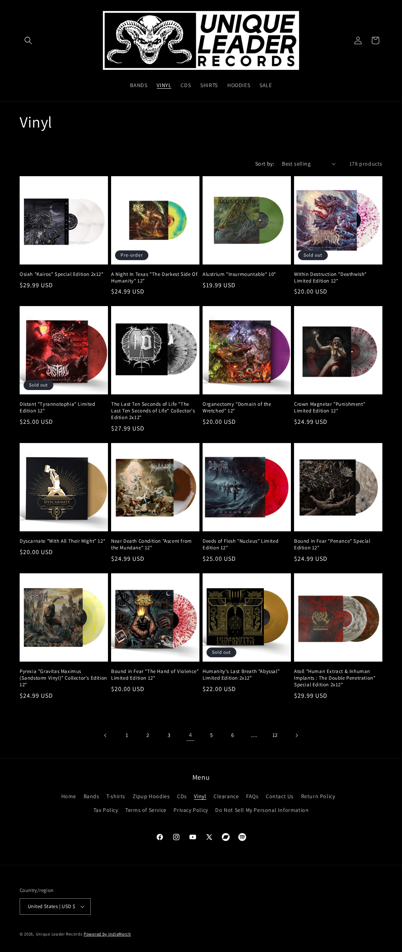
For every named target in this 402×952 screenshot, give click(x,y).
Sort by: (264, 163)
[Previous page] (105, 735)
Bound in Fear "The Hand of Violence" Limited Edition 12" (155, 674)
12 (275, 735)
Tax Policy (105, 809)
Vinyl (200, 796)
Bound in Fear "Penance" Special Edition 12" (332, 544)
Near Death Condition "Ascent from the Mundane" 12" (151, 544)
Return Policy (318, 796)
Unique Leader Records (59, 934)
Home (68, 796)
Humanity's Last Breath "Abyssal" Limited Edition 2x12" (241, 674)
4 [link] (190, 735)
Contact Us (280, 796)
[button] (28, 40)
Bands (91, 796)
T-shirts (115, 796)
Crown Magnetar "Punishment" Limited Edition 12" (329, 407)
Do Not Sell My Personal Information (262, 809)
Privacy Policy (191, 809)
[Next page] (296, 735)
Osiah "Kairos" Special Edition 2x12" (62, 274)
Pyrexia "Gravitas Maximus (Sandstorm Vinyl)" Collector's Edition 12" (63, 678)
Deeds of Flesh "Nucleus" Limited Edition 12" (240, 544)
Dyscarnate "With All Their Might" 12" (62, 541)
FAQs (252, 796)
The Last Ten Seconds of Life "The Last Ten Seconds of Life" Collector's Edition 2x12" (153, 411)
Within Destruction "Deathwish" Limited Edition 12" (330, 277)
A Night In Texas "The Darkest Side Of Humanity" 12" (154, 277)
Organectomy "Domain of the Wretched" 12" (237, 407)
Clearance (226, 796)
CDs (182, 796)
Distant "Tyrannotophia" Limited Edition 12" (57, 407)
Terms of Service (145, 809)
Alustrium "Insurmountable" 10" (239, 274)
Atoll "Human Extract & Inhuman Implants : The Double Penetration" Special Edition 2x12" (334, 678)
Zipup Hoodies (151, 796)
